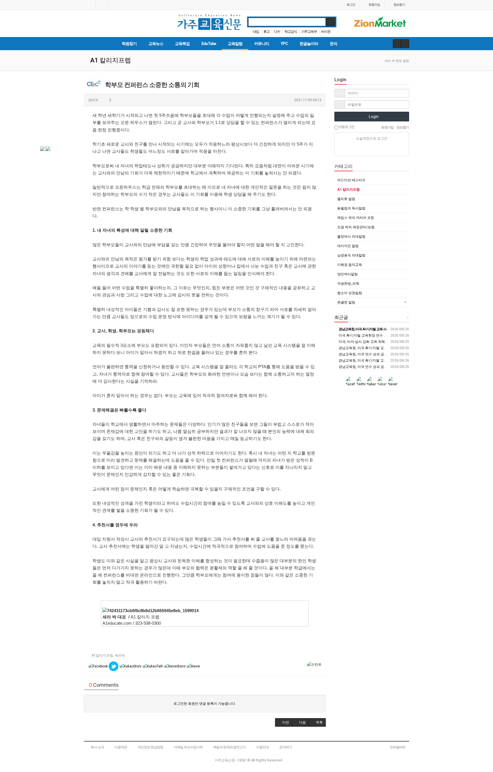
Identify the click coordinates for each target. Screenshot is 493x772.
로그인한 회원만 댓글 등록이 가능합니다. (204, 704)
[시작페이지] (90, 5)
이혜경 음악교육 (349, 265)
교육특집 (182, 43)
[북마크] (102, 5)
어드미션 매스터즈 (351, 180)
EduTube (208, 43)
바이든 (326, 32)
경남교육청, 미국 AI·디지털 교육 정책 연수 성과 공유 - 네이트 (384, 348)
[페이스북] (371, 148)
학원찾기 (129, 43)
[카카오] (361, 148)
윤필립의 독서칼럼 (351, 208)
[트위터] (391, 148)
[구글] (381, 148)
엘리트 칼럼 (346, 199)
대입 (256, 32)
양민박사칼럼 (347, 274)
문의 (333, 43)
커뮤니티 (261, 43)
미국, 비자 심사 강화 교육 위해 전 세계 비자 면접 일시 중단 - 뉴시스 (389, 342)
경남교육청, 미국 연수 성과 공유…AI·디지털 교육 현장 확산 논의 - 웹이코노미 (396, 354)
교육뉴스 (155, 43)
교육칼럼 (235, 43)
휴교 (266, 32)
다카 (277, 32)
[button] (283, 722)
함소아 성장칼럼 (349, 293)
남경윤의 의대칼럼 (351, 255)
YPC (284, 43)
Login (373, 116)
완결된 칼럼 (346, 302)
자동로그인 (346, 127)
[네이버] (351, 148)
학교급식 (290, 32)
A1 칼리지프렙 (348, 190)
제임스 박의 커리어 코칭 (355, 218)
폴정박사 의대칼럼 (351, 237)
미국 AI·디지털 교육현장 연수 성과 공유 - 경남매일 (376, 335)
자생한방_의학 (348, 284)
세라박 (120, 655)
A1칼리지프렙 (102, 655)
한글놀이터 (309, 43)
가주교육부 (309, 32)
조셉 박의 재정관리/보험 (356, 227)
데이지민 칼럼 (348, 246)
